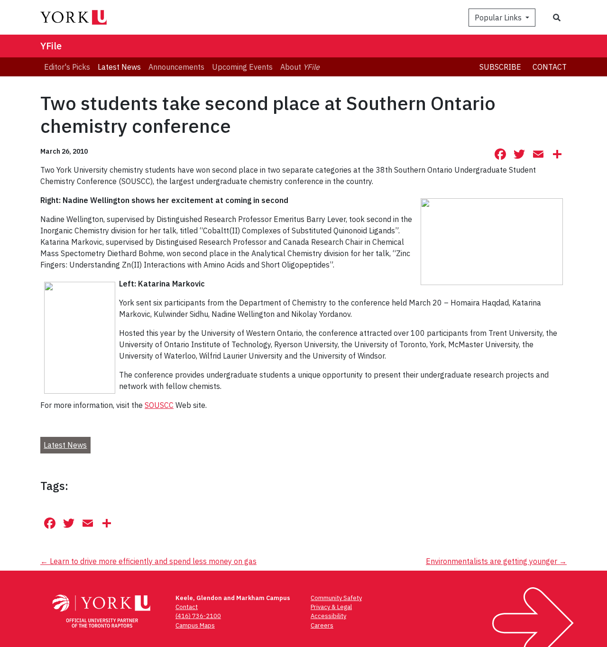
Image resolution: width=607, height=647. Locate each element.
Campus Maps (195, 625)
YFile (51, 45)
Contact (550, 67)
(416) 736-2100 (198, 616)
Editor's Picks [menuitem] (67, 67)
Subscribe (500, 67)
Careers (322, 625)
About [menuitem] (300, 67)
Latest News (65, 445)
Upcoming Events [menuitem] (242, 67)
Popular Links (499, 17)
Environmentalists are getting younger (496, 561)
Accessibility (328, 616)
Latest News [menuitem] (119, 67)
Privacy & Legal (331, 607)
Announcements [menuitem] (176, 67)
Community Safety (336, 598)
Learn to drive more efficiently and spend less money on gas (148, 561)
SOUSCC (159, 405)
